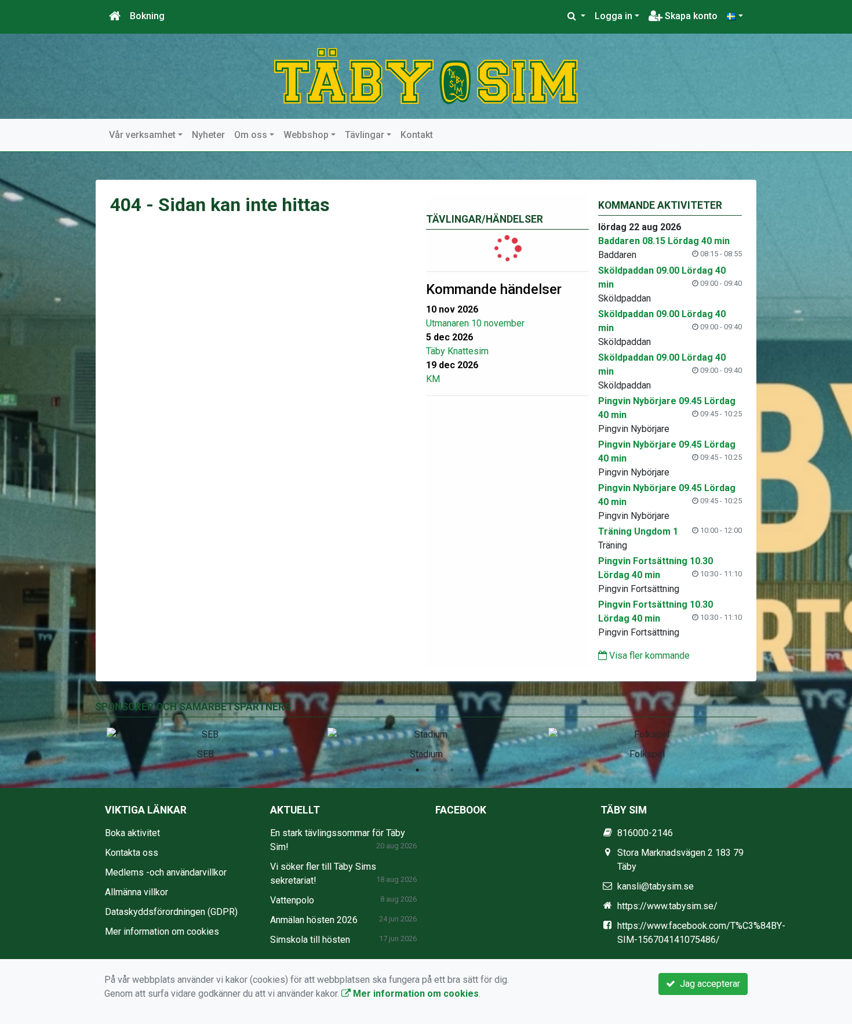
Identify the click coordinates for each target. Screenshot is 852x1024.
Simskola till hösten (310, 939)
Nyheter (208, 134)
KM (433, 378)
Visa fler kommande (648, 655)
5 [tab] (434, 770)
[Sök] (576, 16)
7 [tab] (469, 770)
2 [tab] (382, 770)
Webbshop (306, 134)
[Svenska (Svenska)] (735, 16)
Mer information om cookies (162, 931)
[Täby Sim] (426, 75)
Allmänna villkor (136, 892)
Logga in (613, 15)
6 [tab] (452, 770)
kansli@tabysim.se (655, 886)
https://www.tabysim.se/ (667, 906)
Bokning (147, 15)
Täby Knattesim (457, 351)
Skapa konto (690, 15)
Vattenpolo (292, 900)
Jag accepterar (707, 983)
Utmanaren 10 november (475, 323)
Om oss (250, 134)
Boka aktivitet (132, 832)
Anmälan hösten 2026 (314, 919)
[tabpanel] (205, 741)
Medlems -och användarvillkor (166, 872)
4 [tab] (417, 770)
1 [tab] (365, 770)
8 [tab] (487, 770)
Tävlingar (364, 134)
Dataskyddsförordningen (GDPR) (171, 911)
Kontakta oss (131, 852)
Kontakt (416, 134)
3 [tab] (400, 770)
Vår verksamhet (142, 134)
